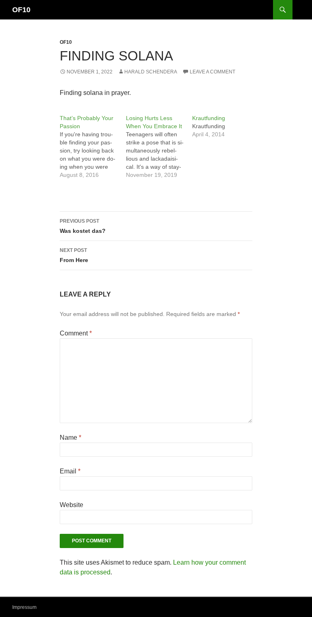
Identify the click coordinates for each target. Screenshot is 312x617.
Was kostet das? (83, 226)
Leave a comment (212, 72)
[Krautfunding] (225, 126)
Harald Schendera (150, 72)
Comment (76, 333)
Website (71, 504)
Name (70, 437)
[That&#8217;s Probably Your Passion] (93, 146)
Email (70, 471)
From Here (74, 255)
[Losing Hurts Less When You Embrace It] (159, 146)
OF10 (21, 10)
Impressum (24, 607)
